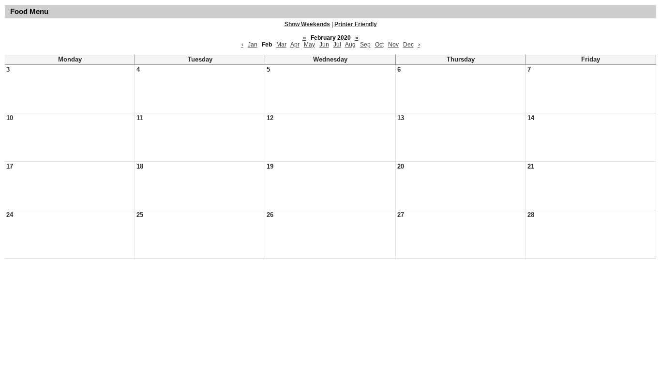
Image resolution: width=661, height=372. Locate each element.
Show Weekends (307, 24)
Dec (408, 44)
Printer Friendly (355, 24)
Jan (252, 44)
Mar (281, 44)
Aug (350, 44)
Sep (365, 44)
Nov (393, 44)
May (309, 44)
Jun (324, 44)
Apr (295, 44)
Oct (379, 44)
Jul (337, 44)
